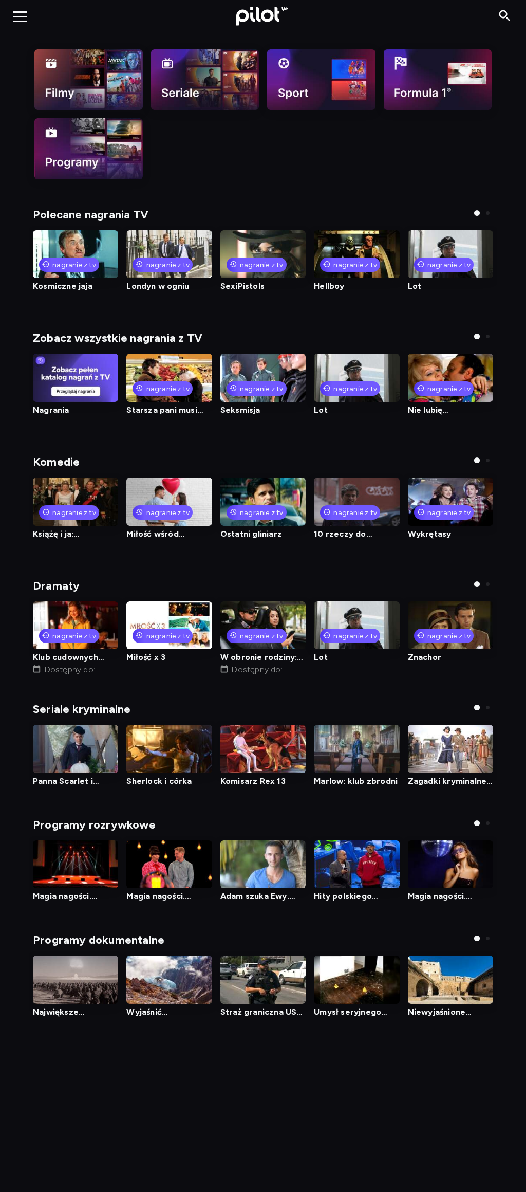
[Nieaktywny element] (88, 79)
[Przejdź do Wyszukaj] (505, 16)
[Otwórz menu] (20, 16)
